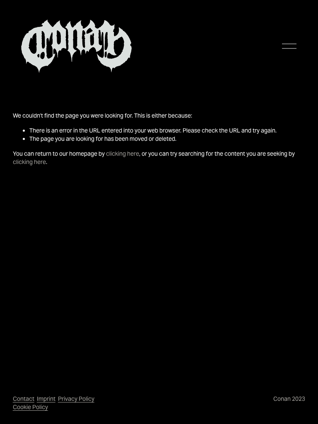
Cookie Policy (30, 407)
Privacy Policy (76, 398)
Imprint (46, 398)
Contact (23, 398)
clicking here (122, 153)
